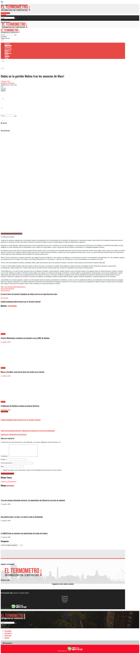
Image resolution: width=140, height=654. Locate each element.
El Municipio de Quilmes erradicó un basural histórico (20, 406)
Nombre (4, 459)
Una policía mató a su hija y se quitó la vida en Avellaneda (22, 516)
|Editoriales (11, 83)
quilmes (23, 287)
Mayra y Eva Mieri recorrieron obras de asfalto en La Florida (22, 372)
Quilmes (7, 91)
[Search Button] (15, 18)
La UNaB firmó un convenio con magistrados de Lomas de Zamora (24, 533)
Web (2, 466)
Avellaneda (8, 47)
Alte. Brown (8, 45)
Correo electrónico (7, 463)
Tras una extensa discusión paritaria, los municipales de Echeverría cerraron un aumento (33, 500)
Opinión (65, 602)
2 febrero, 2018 (5, 81)
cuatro (6, 287)
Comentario (5, 456)
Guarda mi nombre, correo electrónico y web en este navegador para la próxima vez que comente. (32, 470)
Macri (15, 287)
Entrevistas (65, 598)
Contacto (3, 15)
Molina (19, 287)
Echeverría (8, 68)
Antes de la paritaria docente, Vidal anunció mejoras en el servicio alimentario (28, 431)
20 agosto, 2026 (5, 410)
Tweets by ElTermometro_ (9, 481)
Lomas (7, 54)
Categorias (4, 545)
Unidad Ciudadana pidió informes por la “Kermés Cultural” (21, 420)
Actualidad (65, 596)
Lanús (6, 52)
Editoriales (65, 600)
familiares (11, 287)
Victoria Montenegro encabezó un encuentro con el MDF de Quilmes (25, 338)
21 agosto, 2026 (5, 342)
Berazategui (8, 61)
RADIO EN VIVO (5, 13)
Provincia (7, 18)
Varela (6, 58)
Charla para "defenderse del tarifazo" (14, 435)
